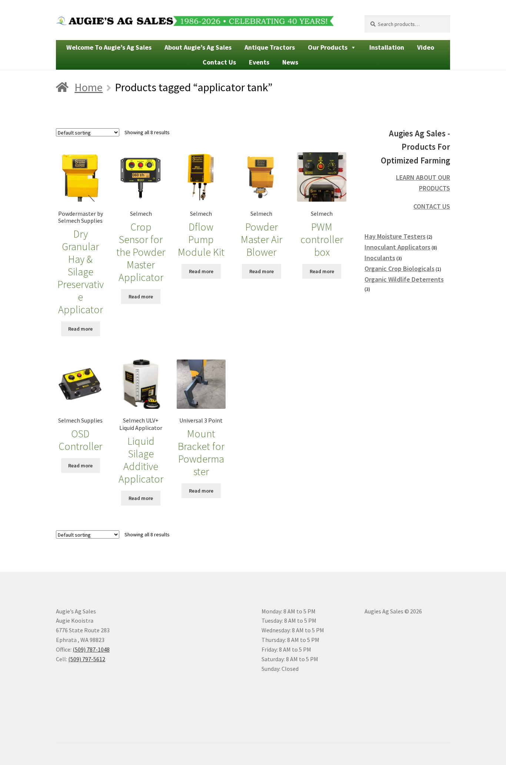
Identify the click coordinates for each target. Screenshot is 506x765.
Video (425, 47)
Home (88, 87)
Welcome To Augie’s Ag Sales (109, 47)
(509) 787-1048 (91, 649)
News (290, 62)
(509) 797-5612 (86, 659)
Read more (80, 328)
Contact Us (219, 62)
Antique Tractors (269, 47)
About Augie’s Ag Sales (198, 47)
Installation (386, 47)
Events (259, 62)
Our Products (327, 47)
